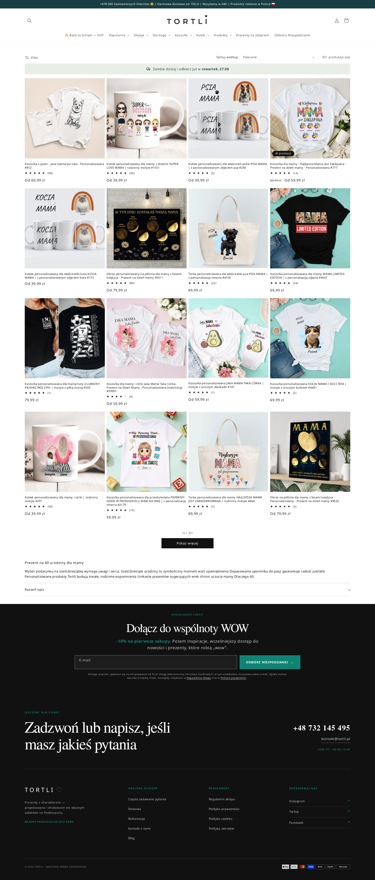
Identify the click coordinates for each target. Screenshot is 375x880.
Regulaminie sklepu (199, 677)
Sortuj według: (227, 57)
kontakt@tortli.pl (335, 738)
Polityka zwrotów (221, 828)
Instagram (297, 801)
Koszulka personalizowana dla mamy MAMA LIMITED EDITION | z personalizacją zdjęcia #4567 (307, 275)
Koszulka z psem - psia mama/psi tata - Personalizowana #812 (64, 166)
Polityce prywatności (233, 677)
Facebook (296, 823)
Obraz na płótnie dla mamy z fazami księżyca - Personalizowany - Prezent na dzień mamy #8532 (304, 499)
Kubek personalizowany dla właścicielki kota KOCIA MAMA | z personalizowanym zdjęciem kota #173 (60, 275)
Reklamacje (136, 819)
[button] (29, 20)
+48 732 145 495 (321, 727)
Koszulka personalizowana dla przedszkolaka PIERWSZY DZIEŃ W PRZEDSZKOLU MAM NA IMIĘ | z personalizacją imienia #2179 (146, 501)
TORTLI (43, 790)
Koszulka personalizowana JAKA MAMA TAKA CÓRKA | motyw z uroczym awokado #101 (226, 385)
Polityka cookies (220, 819)
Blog (131, 838)
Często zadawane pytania (147, 799)
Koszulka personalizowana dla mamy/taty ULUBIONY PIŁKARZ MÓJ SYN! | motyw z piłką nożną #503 (62, 385)
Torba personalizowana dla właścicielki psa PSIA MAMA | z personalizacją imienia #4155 (228, 275)
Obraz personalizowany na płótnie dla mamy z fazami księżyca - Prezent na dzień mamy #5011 (144, 275)
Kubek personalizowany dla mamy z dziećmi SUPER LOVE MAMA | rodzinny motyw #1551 (143, 166)
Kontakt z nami (139, 828)
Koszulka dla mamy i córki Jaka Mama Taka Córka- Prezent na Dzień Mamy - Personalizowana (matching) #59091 (145, 387)
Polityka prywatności (224, 809)
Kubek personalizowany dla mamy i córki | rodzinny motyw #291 (61, 499)
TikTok (294, 812)
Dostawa (134, 809)
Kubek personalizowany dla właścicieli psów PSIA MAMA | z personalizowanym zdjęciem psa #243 (227, 166)
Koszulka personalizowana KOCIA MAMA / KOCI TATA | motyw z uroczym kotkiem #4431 (308, 385)
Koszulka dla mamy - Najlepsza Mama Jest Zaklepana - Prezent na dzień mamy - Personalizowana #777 (308, 166)
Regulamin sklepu (222, 799)
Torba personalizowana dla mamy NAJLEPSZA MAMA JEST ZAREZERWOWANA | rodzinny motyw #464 (225, 499)
